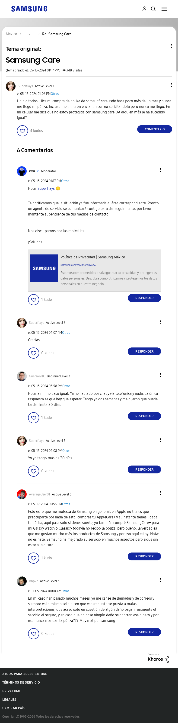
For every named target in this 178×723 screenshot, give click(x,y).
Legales (9, 700)
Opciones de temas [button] (164, 46)
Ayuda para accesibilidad (24, 674)
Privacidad (12, 691)
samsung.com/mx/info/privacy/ (78, 265)
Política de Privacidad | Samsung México (92, 257)
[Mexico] (29, 8)
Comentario (155, 129)
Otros (55, 94)
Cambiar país (13, 708)
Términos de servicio (21, 682)
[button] (164, 85)
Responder (144, 298)
